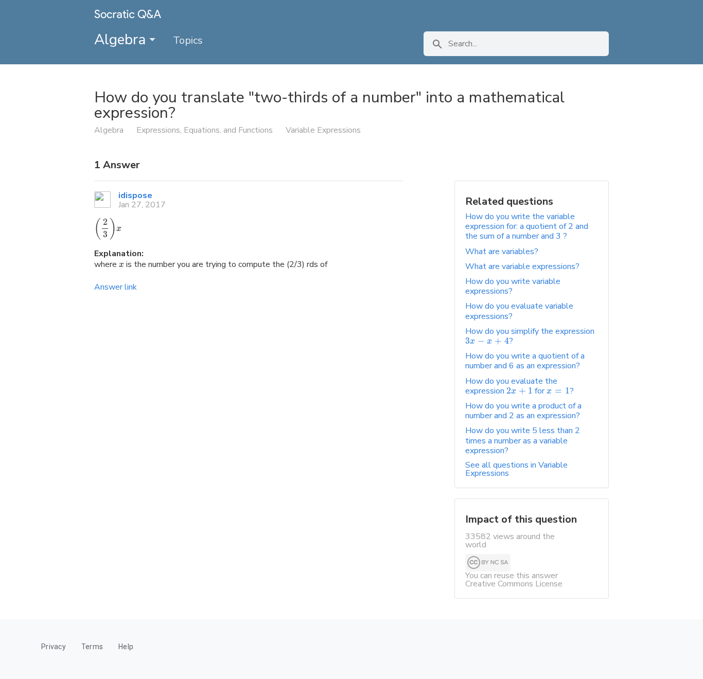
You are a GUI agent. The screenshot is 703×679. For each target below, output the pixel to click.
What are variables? (501, 251)
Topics (188, 40)
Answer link (115, 287)
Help (125, 646)
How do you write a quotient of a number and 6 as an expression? (525, 360)
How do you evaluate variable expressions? (519, 310)
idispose (135, 195)
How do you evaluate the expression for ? (519, 386)
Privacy (53, 646)
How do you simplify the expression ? (529, 336)
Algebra (121, 39)
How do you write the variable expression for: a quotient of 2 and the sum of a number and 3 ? (526, 226)
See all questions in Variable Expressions (516, 469)
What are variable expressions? (522, 266)
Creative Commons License (514, 583)
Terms (92, 646)
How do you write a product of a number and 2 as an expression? (523, 410)
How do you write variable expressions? (512, 286)
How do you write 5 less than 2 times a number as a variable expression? (522, 440)
